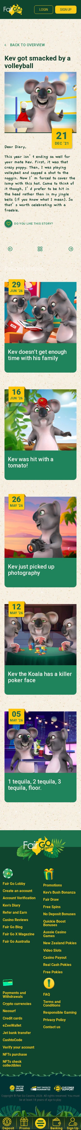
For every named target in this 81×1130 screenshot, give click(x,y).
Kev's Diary (11, 905)
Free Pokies (53, 972)
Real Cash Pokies (57, 965)
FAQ (46, 994)
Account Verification (19, 898)
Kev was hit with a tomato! (31, 462)
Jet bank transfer (17, 1033)
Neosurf (9, 1011)
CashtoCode (12, 1040)
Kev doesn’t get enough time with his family (37, 355)
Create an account (17, 891)
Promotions (52, 885)
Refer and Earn (15, 912)
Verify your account (18, 1047)
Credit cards (12, 1018)
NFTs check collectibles (12, 1063)
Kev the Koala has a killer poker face (40, 677)
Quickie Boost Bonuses (54, 923)
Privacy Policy (54, 1020)
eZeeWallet (12, 1025)
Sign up (66, 9)
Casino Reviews (15, 920)
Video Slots (52, 950)
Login (43, 9)
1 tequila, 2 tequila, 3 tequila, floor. (34, 785)
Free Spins (52, 907)
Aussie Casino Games (54, 934)
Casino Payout (54, 957)
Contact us (51, 1027)
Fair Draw (51, 899)
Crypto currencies (17, 1004)
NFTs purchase (15, 1054)
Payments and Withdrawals (14, 995)
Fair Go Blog (12, 927)
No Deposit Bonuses (59, 914)
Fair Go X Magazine (18, 934)
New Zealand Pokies (59, 943)
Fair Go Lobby (14, 884)
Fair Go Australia (16, 941)
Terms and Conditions (52, 1003)
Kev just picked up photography (31, 570)
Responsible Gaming (59, 1012)
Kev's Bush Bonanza (59, 892)
